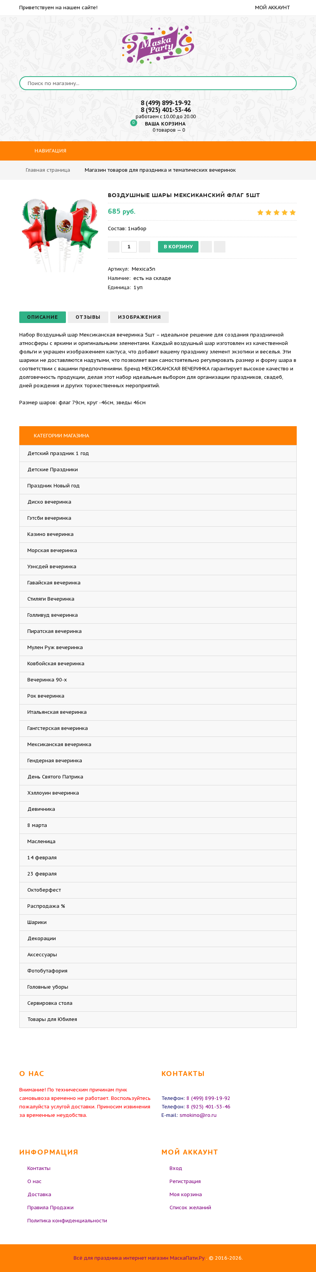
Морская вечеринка (52, 550)
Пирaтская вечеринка (54, 631)
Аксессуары (42, 954)
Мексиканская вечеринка (59, 744)
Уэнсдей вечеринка (51, 566)
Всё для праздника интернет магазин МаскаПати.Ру (139, 1258)
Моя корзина (186, 1194)
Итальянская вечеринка (57, 712)
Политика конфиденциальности (67, 1220)
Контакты (38, 1168)
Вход (176, 1168)
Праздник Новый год (53, 485)
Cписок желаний (190, 1207)
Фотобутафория (47, 970)
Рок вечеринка (45, 696)
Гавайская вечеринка (54, 582)
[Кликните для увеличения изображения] (59, 231)
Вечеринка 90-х (47, 679)
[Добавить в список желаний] (206, 247)
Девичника (41, 809)
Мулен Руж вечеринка (55, 647)
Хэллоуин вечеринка (53, 793)
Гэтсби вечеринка (49, 518)
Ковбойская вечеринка (55, 663)
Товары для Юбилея (52, 1019)
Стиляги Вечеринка (50, 599)
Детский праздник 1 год (58, 453)
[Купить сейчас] (219, 247)
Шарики (37, 922)
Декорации (41, 938)
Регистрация (185, 1181)
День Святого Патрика (55, 776)
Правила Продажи (50, 1207)
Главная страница (48, 170)
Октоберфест (44, 890)
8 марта (37, 825)
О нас (34, 1181)
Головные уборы (47, 987)
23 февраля (42, 873)
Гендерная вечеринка (54, 760)
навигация (50, 150)
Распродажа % (46, 906)
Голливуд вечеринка (52, 615)
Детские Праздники (52, 469)
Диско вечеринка (49, 502)
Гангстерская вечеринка (57, 728)
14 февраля (42, 857)
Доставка (39, 1194)
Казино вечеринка (50, 534)
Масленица (41, 841)
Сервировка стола (49, 1003)
